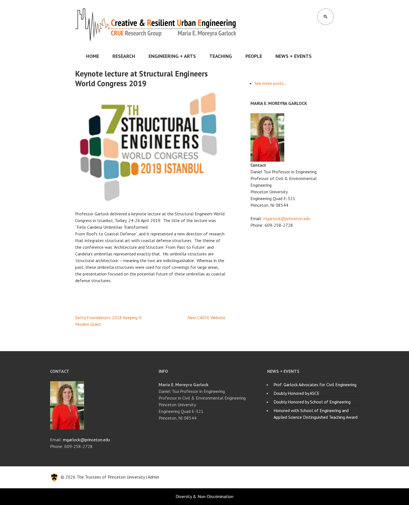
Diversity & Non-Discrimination (204, 496)
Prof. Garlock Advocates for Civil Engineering (315, 384)
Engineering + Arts (172, 56)
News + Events (293, 56)
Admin (153, 477)
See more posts (269, 83)
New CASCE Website (206, 317)
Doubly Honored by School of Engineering (312, 402)
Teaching (220, 56)
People (253, 56)
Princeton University (126, 477)
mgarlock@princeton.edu (286, 218)
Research (123, 56)
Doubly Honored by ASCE (296, 393)
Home (92, 56)
